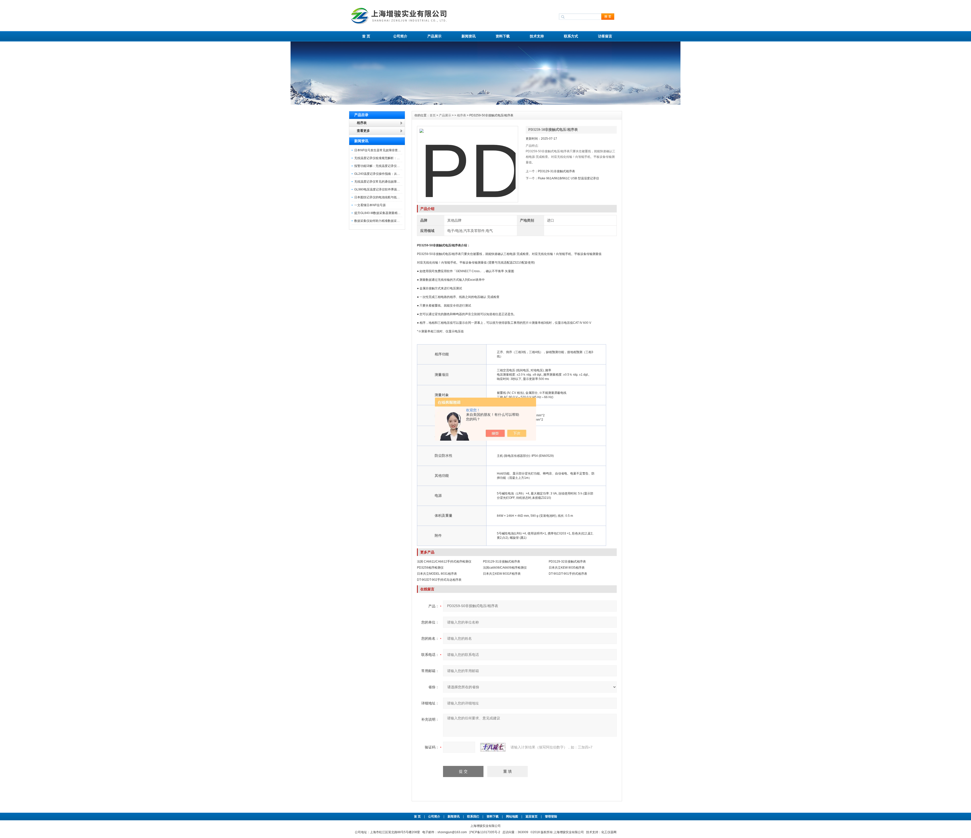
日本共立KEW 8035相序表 (567, 567)
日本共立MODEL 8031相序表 (437, 573)
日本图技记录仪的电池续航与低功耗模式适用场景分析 (390, 197)
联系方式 (571, 36)
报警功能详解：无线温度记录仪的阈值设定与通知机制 (390, 166)
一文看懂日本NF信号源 (370, 205)
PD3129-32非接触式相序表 (567, 561)
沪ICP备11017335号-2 (484, 832)
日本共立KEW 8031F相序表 (502, 573)
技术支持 (537, 36)
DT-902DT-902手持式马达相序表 (439, 580)
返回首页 (531, 816)
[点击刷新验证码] (492, 747)
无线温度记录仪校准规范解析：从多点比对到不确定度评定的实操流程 (401, 158)
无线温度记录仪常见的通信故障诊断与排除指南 (386, 181)
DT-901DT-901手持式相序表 (568, 573)
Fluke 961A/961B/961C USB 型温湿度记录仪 (568, 178)
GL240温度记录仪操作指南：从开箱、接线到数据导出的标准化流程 (400, 174)
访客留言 (605, 36)
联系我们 (473, 816)
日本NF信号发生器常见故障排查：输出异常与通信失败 (391, 150)
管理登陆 (551, 816)
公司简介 (400, 36)
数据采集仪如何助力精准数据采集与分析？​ (383, 221)
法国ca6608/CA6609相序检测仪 (505, 567)
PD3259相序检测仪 (430, 567)
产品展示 (434, 36)
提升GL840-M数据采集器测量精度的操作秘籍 (385, 213)
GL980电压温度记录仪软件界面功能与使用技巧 (386, 189)
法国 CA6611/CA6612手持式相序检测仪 (444, 561)
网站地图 (512, 816)
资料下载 (503, 36)
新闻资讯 (468, 36)
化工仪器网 (608, 832)
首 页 (366, 36)
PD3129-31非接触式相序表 (556, 171)
